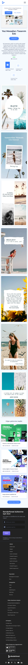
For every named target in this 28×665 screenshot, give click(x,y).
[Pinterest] (11, 663)
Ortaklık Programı (13, 556)
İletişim (11, 549)
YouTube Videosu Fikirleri (11, 640)
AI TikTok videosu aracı (11, 637)
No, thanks (17, 12)
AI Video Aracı (9, 623)
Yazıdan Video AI (9, 630)
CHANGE (8, 12)
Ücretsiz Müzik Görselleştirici (14, 603)
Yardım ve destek (13, 553)
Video (10, 585)
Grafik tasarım (12, 589)
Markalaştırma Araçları (14, 576)
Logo (10, 587)
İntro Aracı (10, 610)
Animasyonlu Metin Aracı (13, 612)
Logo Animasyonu (12, 607)
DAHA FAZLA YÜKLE (14, 502)
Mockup (11, 594)
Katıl (6, 533)
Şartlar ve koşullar (13, 561)
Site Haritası (12, 563)
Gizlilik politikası (13, 558)
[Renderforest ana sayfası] (3, 2)
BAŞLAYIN (14, 38)
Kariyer (11, 551)
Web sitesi (11, 592)
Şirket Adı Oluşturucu (10, 635)
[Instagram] (8, 663)
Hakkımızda (12, 546)
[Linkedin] (21, 663)
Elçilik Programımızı (14, 568)
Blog (10, 579)
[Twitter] (15, 663)
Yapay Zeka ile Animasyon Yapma (13, 625)
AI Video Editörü (9, 628)
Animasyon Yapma (12, 605)
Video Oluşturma (11, 615)
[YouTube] (18, 663)
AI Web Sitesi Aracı (10, 632)
